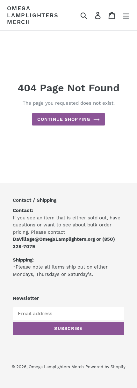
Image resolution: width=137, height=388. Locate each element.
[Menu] (126, 15)
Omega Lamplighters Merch (33, 15)
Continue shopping (63, 119)
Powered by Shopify (105, 366)
